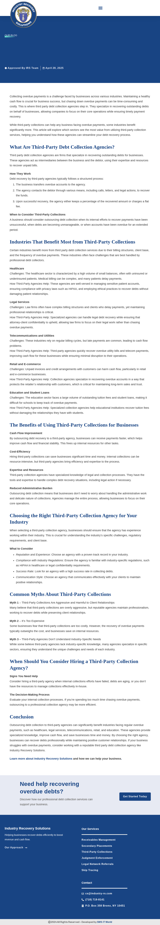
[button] (100, 8)
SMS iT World (104, 922)
